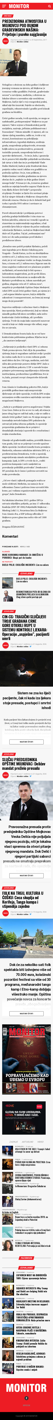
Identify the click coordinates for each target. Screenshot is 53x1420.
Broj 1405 (25, 547)
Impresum (26, 1405)
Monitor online (22, 42)
